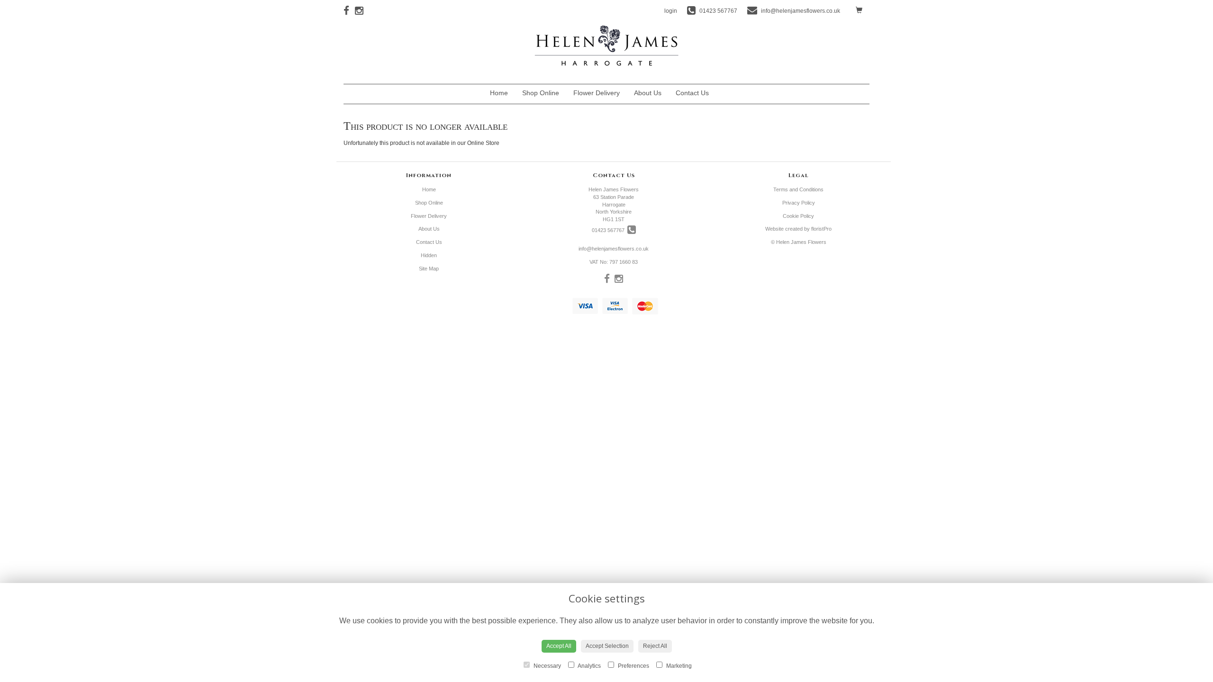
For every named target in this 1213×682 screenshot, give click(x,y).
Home (499, 93)
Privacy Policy (798, 203)
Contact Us (692, 93)
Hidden (723, 95)
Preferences (632, 666)
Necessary (546, 666)
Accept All (558, 646)
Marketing (678, 666)
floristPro (821, 229)
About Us (647, 93)
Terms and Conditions (798, 189)
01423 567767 (609, 230)
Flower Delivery (596, 93)
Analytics (589, 666)
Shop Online (540, 93)
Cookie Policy (798, 216)
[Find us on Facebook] (349, 10)
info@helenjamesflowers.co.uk (614, 248)
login (670, 11)
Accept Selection (607, 646)
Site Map (429, 268)
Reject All (655, 646)
